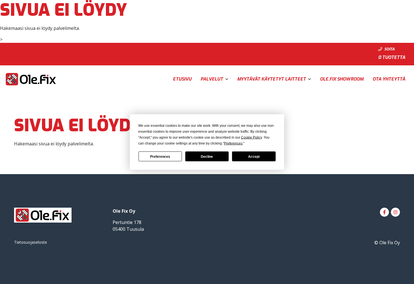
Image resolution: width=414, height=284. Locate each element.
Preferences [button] (233, 143)
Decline (207, 156)
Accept (254, 156)
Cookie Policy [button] (251, 137)
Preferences (160, 156)
